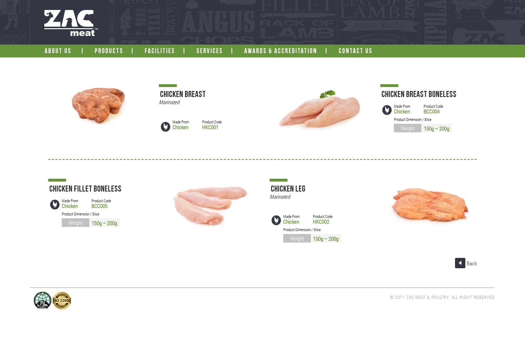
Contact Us (356, 51)
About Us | (67, 51)
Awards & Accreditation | (289, 51)
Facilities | (168, 51)
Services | (218, 51)
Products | (117, 51)
